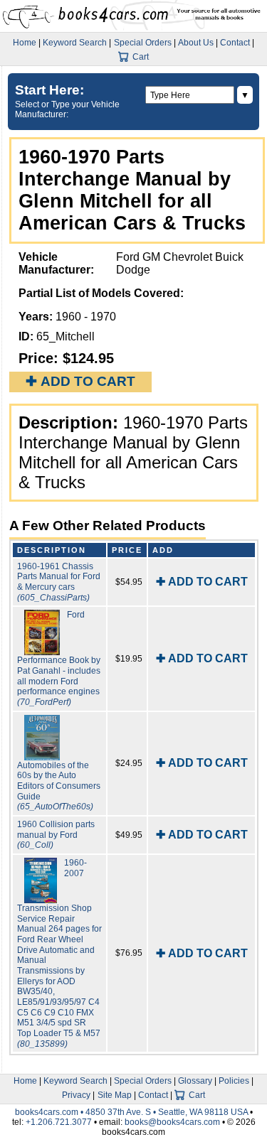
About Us (196, 43)
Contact (235, 43)
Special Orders (143, 43)
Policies (234, 1081)
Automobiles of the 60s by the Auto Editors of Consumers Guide (58, 786)
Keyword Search (75, 43)
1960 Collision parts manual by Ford (56, 834)
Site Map (115, 1095)
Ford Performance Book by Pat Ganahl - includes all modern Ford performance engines (58, 658)
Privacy (76, 1095)
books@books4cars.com (172, 1122)
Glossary (195, 1081)
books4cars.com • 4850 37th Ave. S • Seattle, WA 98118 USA (132, 1112)
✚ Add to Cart (80, 381)
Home (24, 43)
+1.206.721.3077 (59, 1122)
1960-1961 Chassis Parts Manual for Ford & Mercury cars (58, 582)
